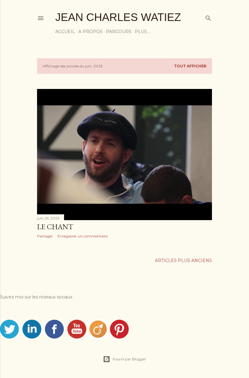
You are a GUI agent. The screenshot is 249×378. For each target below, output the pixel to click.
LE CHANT (55, 226)
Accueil (65, 31)
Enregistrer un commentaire (82, 236)
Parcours (118, 31)
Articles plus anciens (183, 260)
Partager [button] (45, 236)
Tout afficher (190, 66)
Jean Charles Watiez (118, 17)
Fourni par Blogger (129, 359)
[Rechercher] (208, 17)
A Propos (90, 31)
